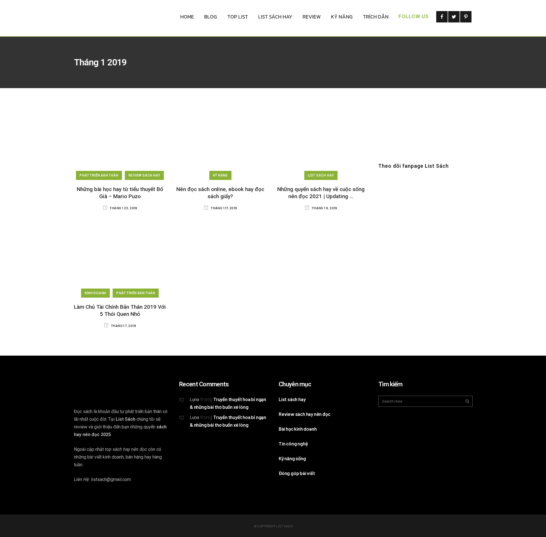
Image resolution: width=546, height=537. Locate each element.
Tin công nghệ (293, 443)
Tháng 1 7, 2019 (123, 325)
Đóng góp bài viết (297, 473)
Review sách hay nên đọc (304, 414)
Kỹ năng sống (292, 458)
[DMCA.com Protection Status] (221, 472)
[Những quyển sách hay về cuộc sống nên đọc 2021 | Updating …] (321, 140)
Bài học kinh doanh (298, 429)
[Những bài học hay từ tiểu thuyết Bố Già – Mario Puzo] (120, 140)
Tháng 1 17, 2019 (223, 208)
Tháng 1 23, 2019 (123, 208)
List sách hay (292, 399)
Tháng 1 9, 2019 (324, 208)
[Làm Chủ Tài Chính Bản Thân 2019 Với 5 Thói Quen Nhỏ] (120, 258)
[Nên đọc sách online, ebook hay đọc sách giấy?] (220, 140)
